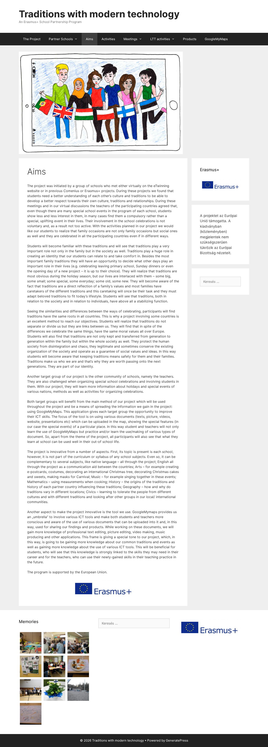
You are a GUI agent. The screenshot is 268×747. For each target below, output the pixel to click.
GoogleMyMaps (216, 39)
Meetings (130, 39)
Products (189, 39)
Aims (89, 39)
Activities (108, 39)
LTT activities (160, 39)
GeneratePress (177, 740)
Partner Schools (61, 39)
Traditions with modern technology (99, 14)
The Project (31, 39)
